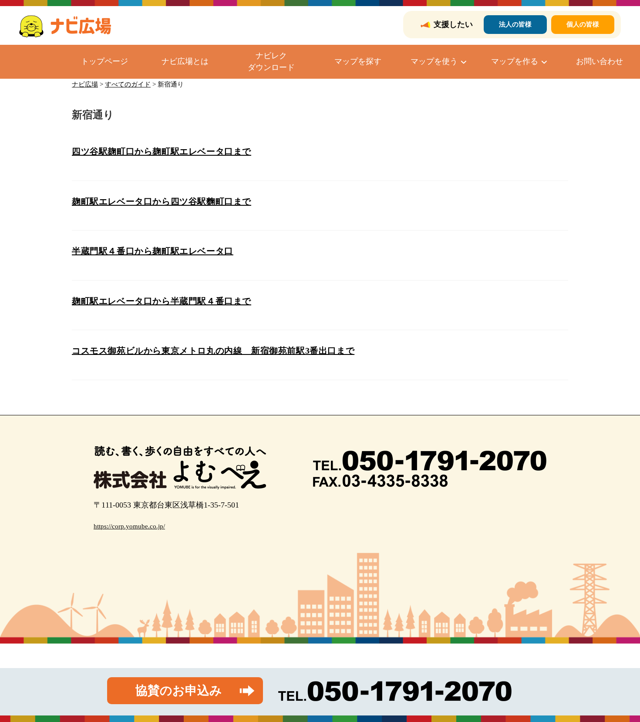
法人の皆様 (515, 24)
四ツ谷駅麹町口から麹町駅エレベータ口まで (161, 151)
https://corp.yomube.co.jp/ (129, 526)
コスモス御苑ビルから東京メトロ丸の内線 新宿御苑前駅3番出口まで (213, 350)
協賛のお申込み (178, 690)
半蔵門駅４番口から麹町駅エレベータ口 (152, 251)
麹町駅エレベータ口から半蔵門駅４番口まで (161, 301)
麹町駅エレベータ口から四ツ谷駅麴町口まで (161, 201)
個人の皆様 (582, 24)
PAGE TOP (618, 693)
